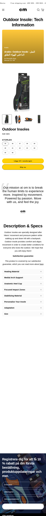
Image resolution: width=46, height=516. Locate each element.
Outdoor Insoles (15, 129)
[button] (38, 9)
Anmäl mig (23, 506)
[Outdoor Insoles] (7, 119)
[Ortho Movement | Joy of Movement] (23, 9)
